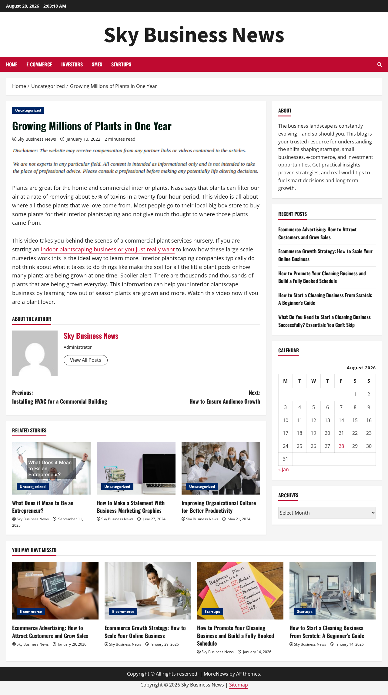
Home (11, 64)
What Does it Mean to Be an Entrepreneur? (42, 506)
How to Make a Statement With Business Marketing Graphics (131, 506)
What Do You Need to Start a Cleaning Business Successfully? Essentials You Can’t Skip (324, 320)
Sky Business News (194, 34)
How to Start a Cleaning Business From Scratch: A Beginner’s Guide (326, 631)
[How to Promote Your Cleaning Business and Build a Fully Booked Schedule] (240, 590)
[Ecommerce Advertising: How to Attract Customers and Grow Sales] (55, 590)
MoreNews (216, 673)
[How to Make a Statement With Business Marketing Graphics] (136, 468)
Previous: (59, 396)
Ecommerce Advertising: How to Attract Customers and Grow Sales (317, 233)
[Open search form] (379, 64)
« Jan (283, 469)
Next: (224, 396)
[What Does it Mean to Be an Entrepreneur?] (51, 468)
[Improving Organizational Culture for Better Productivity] (221, 468)
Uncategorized (28, 110)
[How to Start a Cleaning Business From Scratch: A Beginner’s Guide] (332, 590)
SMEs (97, 64)
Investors (72, 64)
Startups (121, 64)
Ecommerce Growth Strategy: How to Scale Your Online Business (145, 631)
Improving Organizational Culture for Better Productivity (219, 506)
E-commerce (39, 64)
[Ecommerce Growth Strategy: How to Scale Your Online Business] (148, 590)
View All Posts (85, 360)
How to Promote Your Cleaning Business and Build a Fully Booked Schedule (322, 276)
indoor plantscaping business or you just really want (108, 249)
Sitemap (238, 684)
